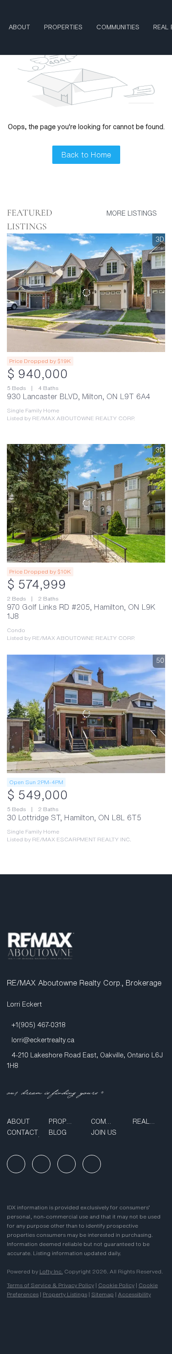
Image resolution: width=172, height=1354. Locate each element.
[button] (23, 1121)
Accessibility (134, 1294)
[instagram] (66, 1164)
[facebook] (16, 1164)
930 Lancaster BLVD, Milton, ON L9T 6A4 (78, 396)
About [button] (19, 27)
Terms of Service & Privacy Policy (50, 1285)
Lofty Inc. (51, 1271)
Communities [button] (117, 27)
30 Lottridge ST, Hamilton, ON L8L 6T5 (74, 817)
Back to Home (86, 154)
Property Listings (65, 1294)
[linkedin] (41, 1164)
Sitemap (102, 1294)
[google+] (92, 1164)
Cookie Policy (116, 1285)
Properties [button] (63, 27)
